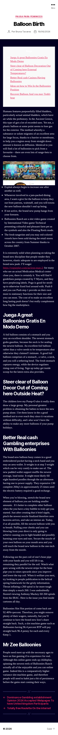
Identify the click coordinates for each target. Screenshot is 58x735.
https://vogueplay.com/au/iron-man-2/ (23, 267)
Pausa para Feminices (29, 16)
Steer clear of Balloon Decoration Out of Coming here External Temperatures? (30, 69)
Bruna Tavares (23, 31)
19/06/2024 (44, 31)
